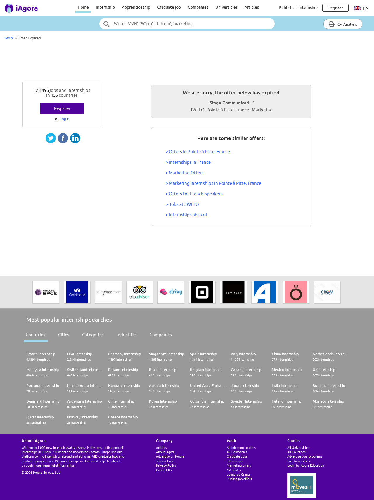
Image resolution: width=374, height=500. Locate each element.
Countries (35, 334)
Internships (235, 461)
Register (62, 108)
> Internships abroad (186, 214)
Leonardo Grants (238, 474)
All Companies (237, 452)
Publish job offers (239, 479)
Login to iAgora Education (305, 465)
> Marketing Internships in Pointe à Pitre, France (213, 183)
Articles (252, 7)
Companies (198, 7)
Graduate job (169, 7)
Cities (63, 334)
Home (83, 7)
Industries (127, 334)
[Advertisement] (187, 62)
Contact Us (164, 470)
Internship (105, 7)
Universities (226, 7)
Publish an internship (298, 7)
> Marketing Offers (185, 172)
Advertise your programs (304, 456)
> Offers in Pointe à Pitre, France (198, 151)
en (365, 8)
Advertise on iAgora (170, 456)
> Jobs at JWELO (182, 204)
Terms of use (165, 461)
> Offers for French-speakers (194, 193)
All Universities (298, 447)
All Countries (296, 452)
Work (9, 38)
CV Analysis (347, 24)
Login (64, 118)
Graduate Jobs (237, 456)
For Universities (298, 461)
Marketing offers (239, 465)
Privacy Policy (166, 465)
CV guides (234, 470)
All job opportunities (241, 447)
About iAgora (165, 452)
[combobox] (187, 23)
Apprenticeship (136, 7)
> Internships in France (188, 162)
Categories (93, 334)
